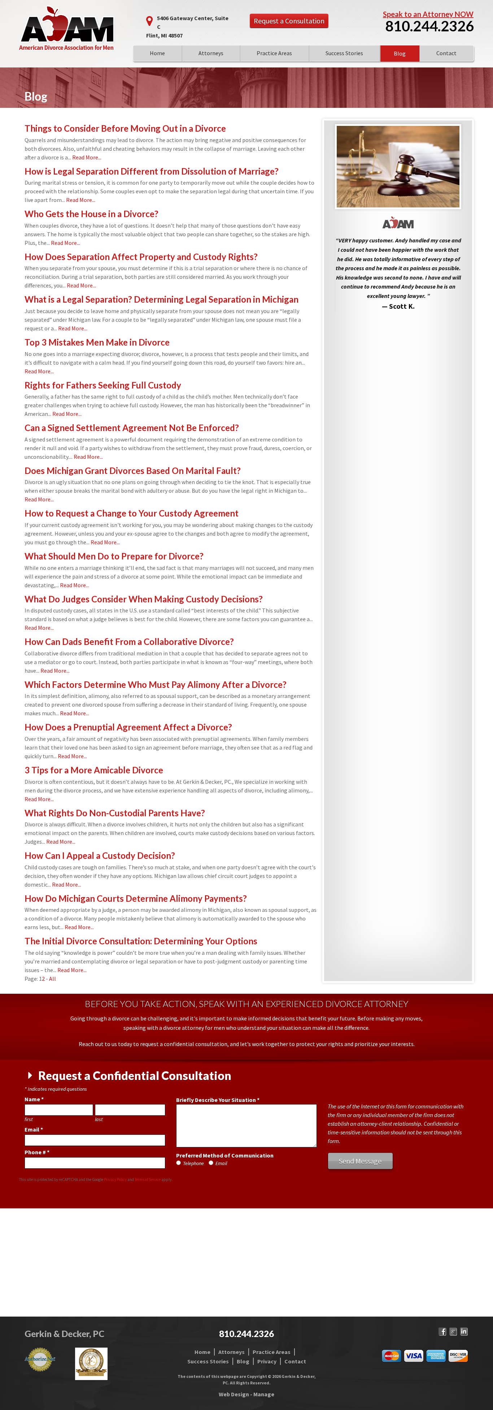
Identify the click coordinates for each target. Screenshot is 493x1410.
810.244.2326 (429, 26)
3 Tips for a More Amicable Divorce (94, 770)
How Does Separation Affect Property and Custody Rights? (141, 256)
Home (157, 53)
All (52, 978)
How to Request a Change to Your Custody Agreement (132, 513)
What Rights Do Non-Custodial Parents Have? (115, 813)
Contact (446, 53)
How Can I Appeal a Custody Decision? (100, 855)
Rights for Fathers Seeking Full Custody (103, 385)
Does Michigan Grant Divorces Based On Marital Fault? (133, 470)
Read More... (86, 157)
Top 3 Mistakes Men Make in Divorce (97, 342)
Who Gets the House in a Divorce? (91, 213)
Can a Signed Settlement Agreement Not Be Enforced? (132, 427)
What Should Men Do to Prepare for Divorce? (114, 556)
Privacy (266, 1361)
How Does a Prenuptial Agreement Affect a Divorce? (128, 727)
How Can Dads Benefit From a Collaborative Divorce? (129, 641)
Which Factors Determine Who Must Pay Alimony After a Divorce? (156, 684)
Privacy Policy (115, 1179)
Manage (263, 1394)
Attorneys (210, 53)
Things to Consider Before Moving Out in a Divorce (125, 128)
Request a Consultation (289, 20)
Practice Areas (274, 53)
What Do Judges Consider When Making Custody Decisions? (144, 599)
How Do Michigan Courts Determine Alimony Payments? (136, 898)
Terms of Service (148, 1179)
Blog (400, 53)
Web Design (234, 1394)
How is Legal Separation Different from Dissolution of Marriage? (152, 171)
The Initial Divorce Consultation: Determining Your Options (141, 941)
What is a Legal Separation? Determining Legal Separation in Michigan (161, 299)
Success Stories (344, 53)
